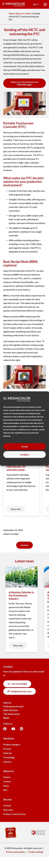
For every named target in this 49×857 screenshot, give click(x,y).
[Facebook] (5, 728)
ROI (5, 790)
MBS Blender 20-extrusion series (16, 468)
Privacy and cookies (15, 852)
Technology (9, 757)
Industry (7, 761)
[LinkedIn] (21, 728)
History (7, 777)
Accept (24, 446)
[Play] (24, 377)
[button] (36, 4)
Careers (7, 781)
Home (11, 13)
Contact (7, 805)
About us (20, 13)
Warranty (8, 809)
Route (6, 717)
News (28, 13)
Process (7, 748)
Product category (11, 744)
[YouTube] (13, 728)
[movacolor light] (13, 4)
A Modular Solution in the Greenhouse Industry (21, 595)
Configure (24, 454)
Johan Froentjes (11, 534)
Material (7, 753)
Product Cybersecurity (14, 814)
